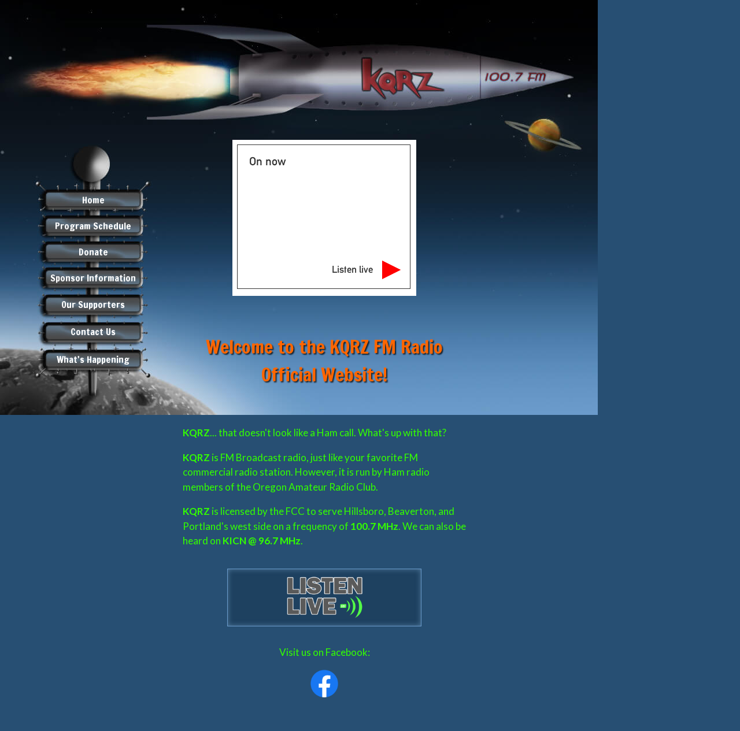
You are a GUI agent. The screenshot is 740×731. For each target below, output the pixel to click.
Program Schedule (93, 226)
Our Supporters (93, 304)
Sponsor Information (93, 278)
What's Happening (93, 359)
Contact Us (93, 331)
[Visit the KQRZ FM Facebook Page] (324, 683)
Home (93, 200)
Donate (93, 252)
